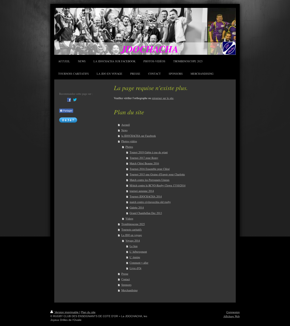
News (124, 130)
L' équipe (135, 257)
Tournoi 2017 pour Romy (144, 158)
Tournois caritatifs (131, 229)
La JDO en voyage (131, 235)
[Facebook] (69, 100)
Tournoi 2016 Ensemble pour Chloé (150, 169)
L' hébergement (138, 251)
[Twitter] (75, 100)
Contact (125, 279)
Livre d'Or (135, 268)
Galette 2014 (137, 207)
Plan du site (88, 312)
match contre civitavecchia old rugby (150, 202)
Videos (129, 218)
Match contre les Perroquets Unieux (149, 180)
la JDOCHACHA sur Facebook (138, 136)
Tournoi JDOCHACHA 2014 (146, 196)
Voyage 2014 (132, 240)
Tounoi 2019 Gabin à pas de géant (149, 152)
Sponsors (126, 285)
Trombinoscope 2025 (133, 224)
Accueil (125, 125)
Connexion (233, 312)
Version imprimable (66, 312)
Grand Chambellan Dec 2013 (146, 213)
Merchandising (129, 290)
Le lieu (134, 246)
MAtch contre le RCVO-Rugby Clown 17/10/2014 (157, 185)
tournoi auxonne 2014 (142, 191)
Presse (124, 274)
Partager (67, 110)
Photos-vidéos (129, 141)
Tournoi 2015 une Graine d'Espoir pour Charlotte (157, 174)
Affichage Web (231, 316)
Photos (129, 147)
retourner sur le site (162, 98)
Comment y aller (139, 263)
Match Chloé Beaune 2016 (144, 163)
